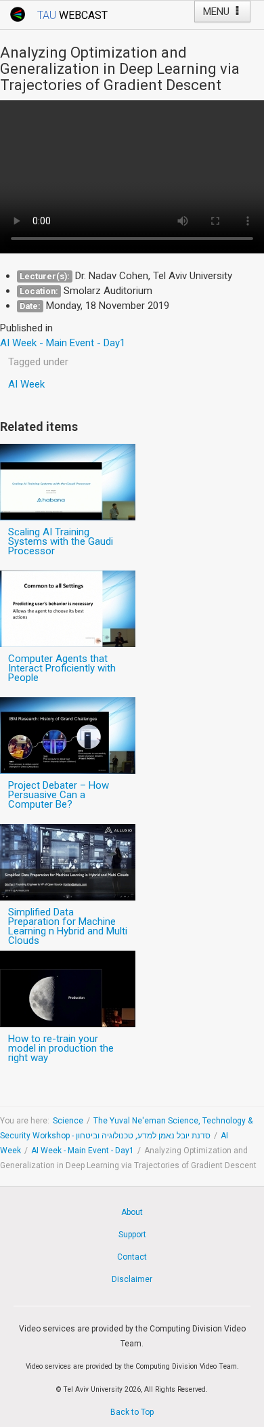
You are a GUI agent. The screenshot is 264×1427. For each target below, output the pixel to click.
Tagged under (38, 362)
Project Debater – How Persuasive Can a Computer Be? (58, 794)
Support (132, 1234)
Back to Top (132, 1412)
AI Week (26, 384)
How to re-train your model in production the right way (61, 1048)
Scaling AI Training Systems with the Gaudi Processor (60, 541)
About (132, 1212)
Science (68, 1120)
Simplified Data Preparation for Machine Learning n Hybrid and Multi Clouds (67, 926)
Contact (132, 1257)
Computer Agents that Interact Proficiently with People (62, 668)
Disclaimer (132, 1279)
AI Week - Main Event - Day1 (82, 1150)
